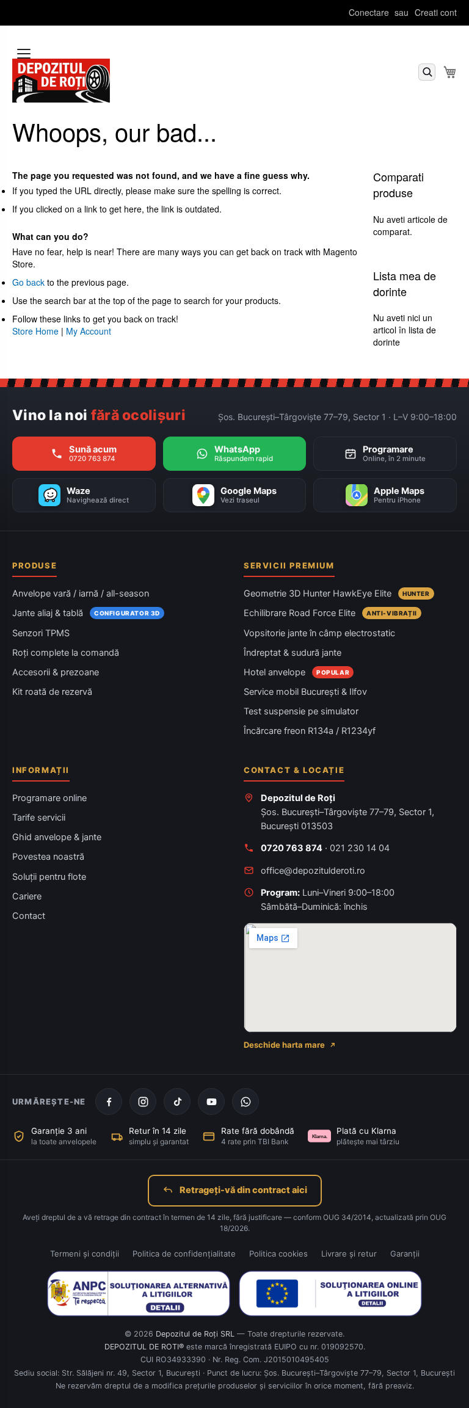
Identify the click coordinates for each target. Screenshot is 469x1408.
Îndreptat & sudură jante (292, 652)
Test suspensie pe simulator (301, 711)
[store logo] (61, 81)
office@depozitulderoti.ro (313, 870)
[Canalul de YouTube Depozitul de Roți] (211, 1101)
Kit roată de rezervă (52, 691)
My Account (88, 331)
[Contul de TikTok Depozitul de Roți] (177, 1101)
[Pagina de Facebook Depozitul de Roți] (108, 1101)
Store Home (35, 331)
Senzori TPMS (41, 633)
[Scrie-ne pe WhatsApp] (245, 1101)
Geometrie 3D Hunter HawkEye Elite (317, 593)
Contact (28, 915)
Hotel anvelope (274, 672)
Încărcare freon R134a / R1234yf (310, 730)
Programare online (49, 798)
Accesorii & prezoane (55, 672)
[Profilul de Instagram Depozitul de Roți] (142, 1101)
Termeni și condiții (84, 1253)
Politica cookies (278, 1253)
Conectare (369, 12)
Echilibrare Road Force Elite (299, 613)
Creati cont (436, 12)
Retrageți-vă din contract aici (243, 1190)
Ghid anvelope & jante (56, 837)
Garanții (405, 1253)
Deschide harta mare (284, 1045)
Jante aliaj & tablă (47, 613)
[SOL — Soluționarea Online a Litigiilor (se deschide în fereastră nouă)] (330, 1293)
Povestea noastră (48, 856)
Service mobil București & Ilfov (305, 691)
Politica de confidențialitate (184, 1253)
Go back (28, 282)
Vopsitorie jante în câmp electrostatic (319, 633)
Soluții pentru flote (49, 876)
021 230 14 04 (360, 848)
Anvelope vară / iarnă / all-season (80, 593)
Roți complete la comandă (65, 652)
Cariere (27, 896)
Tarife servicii (38, 817)
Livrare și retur (349, 1253)
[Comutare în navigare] (23, 54)
